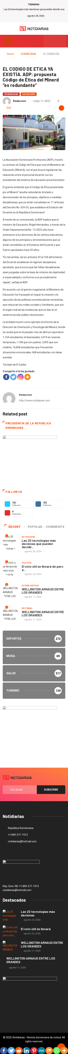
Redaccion (19, 101)
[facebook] (49, 41)
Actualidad (28, 537)
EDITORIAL (27, 608)
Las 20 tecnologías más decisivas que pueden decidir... (39, 543)
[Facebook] (6, 377)
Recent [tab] (15, 527)
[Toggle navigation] (8, 41)
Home (10, 53)
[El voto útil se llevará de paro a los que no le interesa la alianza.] (10, 931)
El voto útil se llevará (36, 929)
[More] (27, 377)
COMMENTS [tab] (55, 527)
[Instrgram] (60, 41)
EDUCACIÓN (28, 94)
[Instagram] (20, 377)
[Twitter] (55, 41)
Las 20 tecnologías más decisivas (38, 913)
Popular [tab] (35, 527)
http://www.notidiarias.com (34, 400)
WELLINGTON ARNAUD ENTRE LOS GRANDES (43, 590)
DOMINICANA (28, 53)
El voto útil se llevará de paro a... (42, 568)
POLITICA (27, 563)
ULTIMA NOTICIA (30, 585)
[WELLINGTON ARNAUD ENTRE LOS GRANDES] (10, 946)
